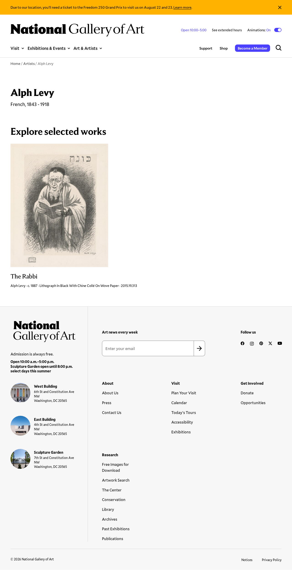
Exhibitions (181, 432)
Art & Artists (85, 48)
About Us (110, 392)
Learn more (182, 7)
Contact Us (111, 412)
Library (108, 509)
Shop (224, 48)
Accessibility (182, 422)
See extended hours (227, 30)
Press (106, 402)
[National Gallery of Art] (43, 330)
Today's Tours (183, 412)
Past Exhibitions (116, 528)
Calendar (179, 402)
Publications (112, 538)
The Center (112, 490)
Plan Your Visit (183, 392)
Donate (247, 392)
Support (205, 48)
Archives (109, 519)
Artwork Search (116, 480)
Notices (247, 560)
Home (15, 63)
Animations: (259, 30)
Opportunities (253, 402)
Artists (29, 63)
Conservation (113, 499)
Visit (14, 48)
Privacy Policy (272, 560)
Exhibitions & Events (46, 48)
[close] (280, 7)
